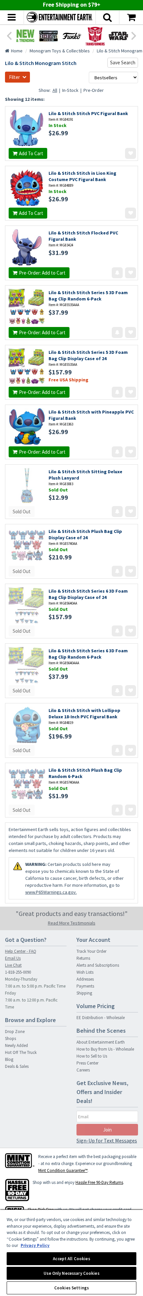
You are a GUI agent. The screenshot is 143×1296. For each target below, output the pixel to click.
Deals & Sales (17, 1066)
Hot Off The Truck (21, 1052)
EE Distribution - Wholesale (100, 1017)
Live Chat (13, 965)
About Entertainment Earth (100, 1042)
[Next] (134, 35)
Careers (83, 1070)
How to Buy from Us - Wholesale (105, 1049)
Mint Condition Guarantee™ (62, 1170)
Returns (83, 958)
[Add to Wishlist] (130, 153)
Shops (10, 1038)
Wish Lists (84, 972)
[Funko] (72, 36)
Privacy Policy (35, 1245)
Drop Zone (15, 1031)
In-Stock (70, 90)
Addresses (85, 979)
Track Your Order (91, 951)
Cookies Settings (71, 1288)
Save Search (122, 62)
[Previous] (9, 35)
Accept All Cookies (71, 1259)
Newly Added (16, 1045)
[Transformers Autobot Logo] (95, 36)
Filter (14, 77)
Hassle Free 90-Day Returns (99, 1182)
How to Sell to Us (91, 1056)
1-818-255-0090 (18, 972)
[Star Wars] (118, 36)
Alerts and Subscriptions (97, 965)
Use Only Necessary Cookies (71, 1273)
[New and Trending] (25, 36)
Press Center (87, 1063)
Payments (85, 986)
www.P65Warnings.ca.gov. (51, 892)
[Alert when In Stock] (117, 272)
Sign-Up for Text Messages (106, 1140)
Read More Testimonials (71, 923)
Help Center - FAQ (20, 951)
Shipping (84, 993)
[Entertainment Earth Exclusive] (49, 36)
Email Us (13, 958)
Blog (9, 1059)
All (55, 90)
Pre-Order (93, 90)
